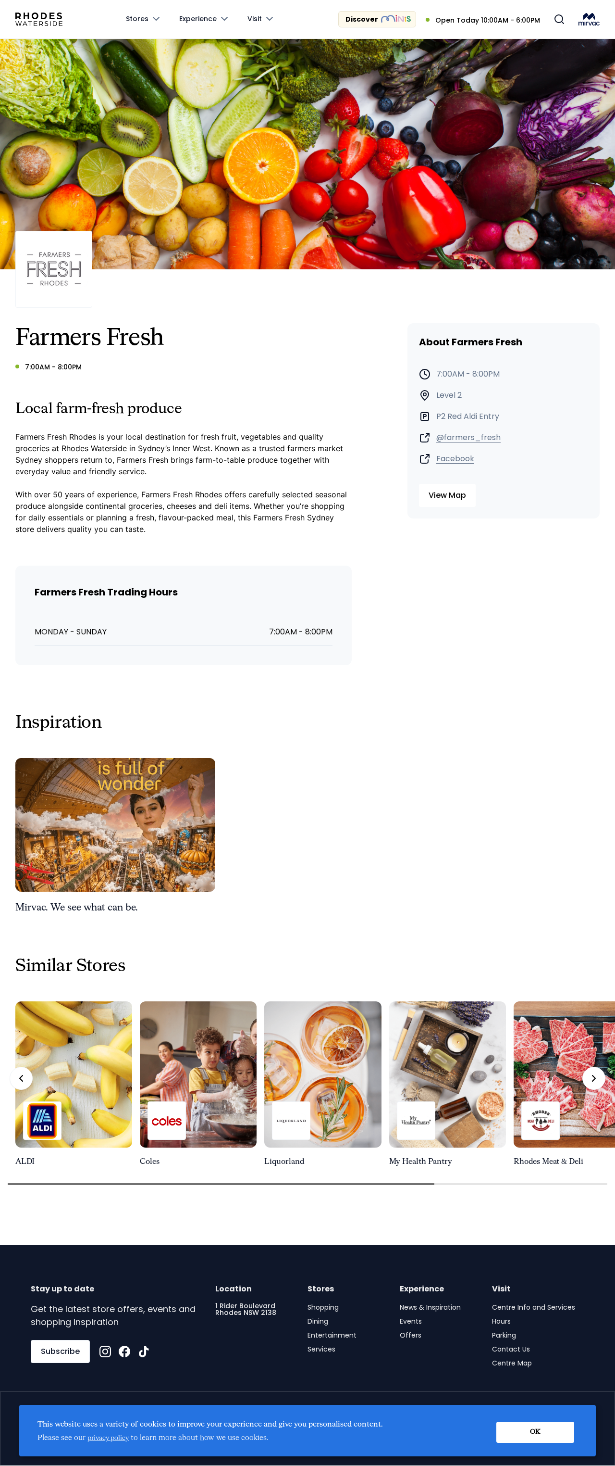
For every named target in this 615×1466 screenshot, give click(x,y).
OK (535, 1431)
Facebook (455, 459)
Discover (361, 19)
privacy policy (108, 1438)
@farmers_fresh (468, 438)
